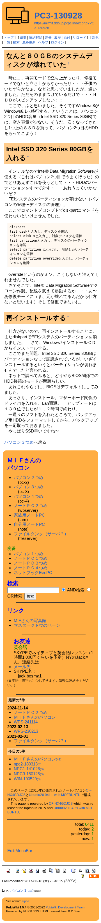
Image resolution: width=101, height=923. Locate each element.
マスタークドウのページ (37, 625)
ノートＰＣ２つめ (30, 505)
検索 (16, 42)
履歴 (57, 38)
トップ (9, 38)
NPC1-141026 (29, 768)
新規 (95, 38)
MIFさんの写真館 (30, 620)
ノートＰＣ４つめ (30, 567)
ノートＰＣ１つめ (30, 558)
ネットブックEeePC (33, 572)
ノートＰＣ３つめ (30, 563)
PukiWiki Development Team (65, 907)
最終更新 (29, 42)
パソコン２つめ (28, 477)
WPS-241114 (26, 722)
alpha (25, 901)
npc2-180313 (28, 764)
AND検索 (75, 589)
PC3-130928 (58, 15)
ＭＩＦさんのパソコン (35, 717)
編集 (23, 38)
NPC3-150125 (29, 773)
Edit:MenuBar (19, 850)
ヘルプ (43, 42)
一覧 (7, 42)
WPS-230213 (26, 731)
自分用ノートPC (29, 524)
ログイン (57, 42)
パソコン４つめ (28, 496)
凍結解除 (35, 38)
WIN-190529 (27, 778)
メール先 (22, 666)
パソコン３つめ (19, 442)
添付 (66, 38)
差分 (48, 38)
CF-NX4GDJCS (61, 804)
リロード (79, 38)
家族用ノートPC (29, 515)
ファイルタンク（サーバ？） (41, 533)
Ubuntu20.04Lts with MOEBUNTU (55, 795)
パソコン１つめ (28, 553)
